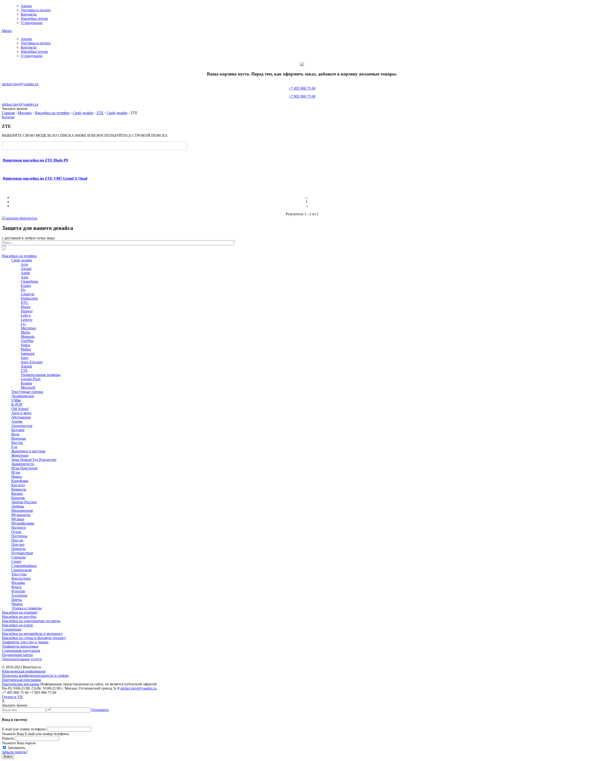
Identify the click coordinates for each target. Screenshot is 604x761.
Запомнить (16, 748)
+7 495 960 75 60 (302, 92)
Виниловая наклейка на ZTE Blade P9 (35, 160)
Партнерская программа (21, 680)
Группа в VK (12, 697)
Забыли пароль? (15, 752)
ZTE (100, 113)
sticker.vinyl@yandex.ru (20, 84)
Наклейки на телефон (52, 113)
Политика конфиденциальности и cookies (35, 676)
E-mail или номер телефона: (24, 729)
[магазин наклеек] (19, 218)
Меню (7, 31)
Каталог (8, 117)
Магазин (25, 113)
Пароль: (8, 738)
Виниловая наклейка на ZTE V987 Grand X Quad (45, 178)
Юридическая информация (23, 671)
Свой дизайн (83, 113)
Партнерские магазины (20, 684)
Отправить (100, 710)
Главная (8, 113)
